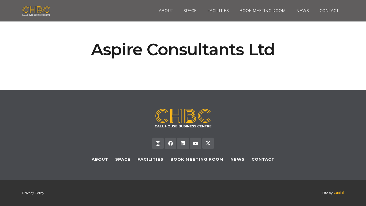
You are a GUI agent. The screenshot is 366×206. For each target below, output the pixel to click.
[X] (208, 143)
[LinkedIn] (183, 143)
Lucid (339, 193)
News (237, 159)
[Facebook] (170, 143)
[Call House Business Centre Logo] (36, 11)
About (100, 159)
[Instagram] (158, 143)
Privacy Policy (33, 193)
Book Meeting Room (196, 159)
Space (122, 159)
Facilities (150, 159)
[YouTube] (195, 143)
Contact (263, 159)
